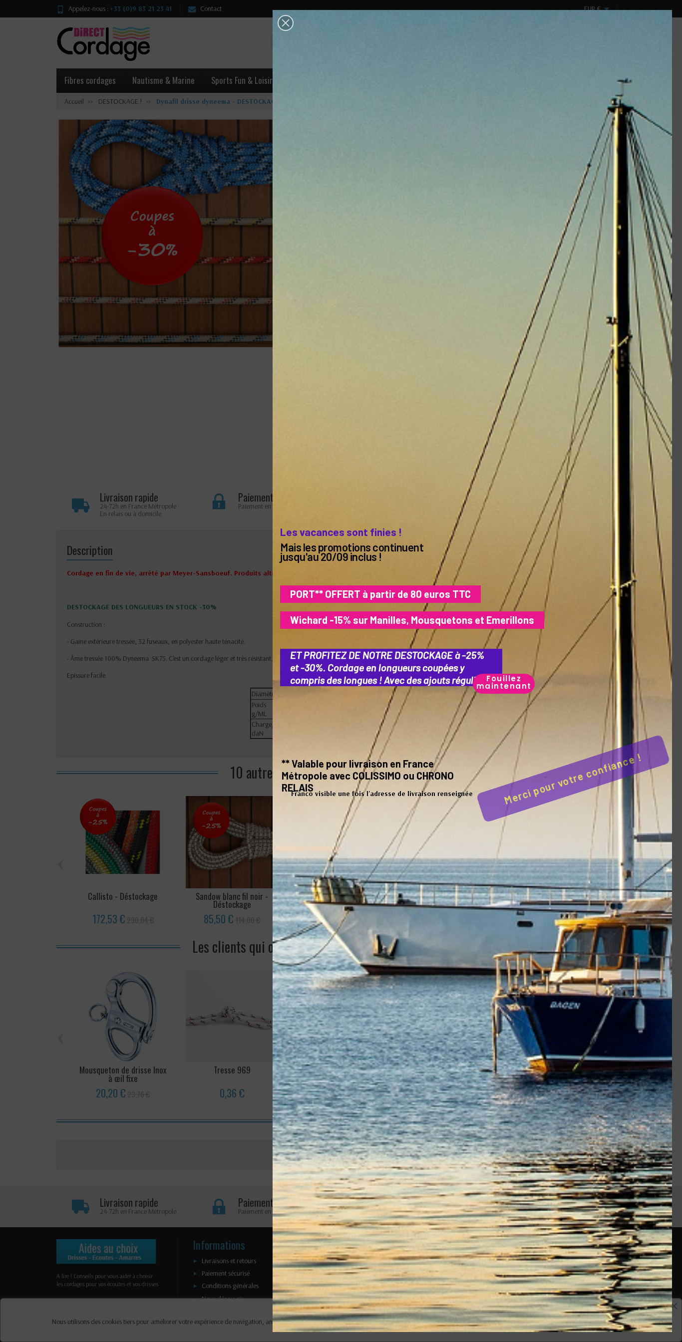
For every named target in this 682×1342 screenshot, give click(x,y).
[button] (286, 23)
